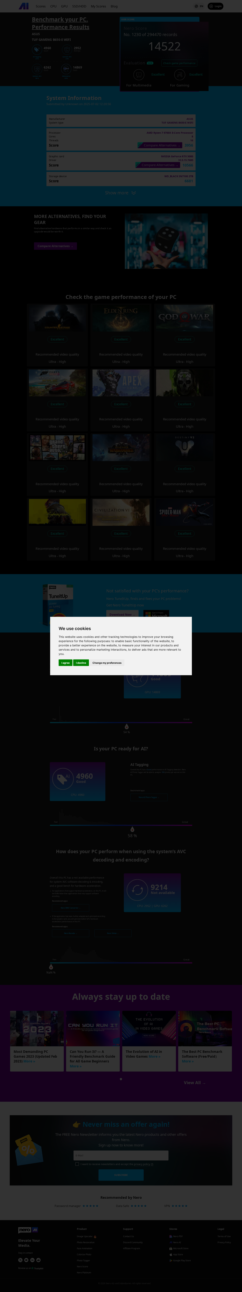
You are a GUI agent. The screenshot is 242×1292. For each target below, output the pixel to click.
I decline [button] (81, 662)
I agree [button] (65, 662)
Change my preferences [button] (107, 662)
